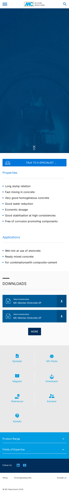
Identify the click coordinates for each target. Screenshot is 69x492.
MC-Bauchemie (34, 4)
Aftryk (5, 478)
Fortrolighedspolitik (22, 478)
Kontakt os (61, 478)
